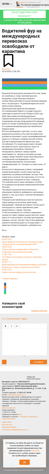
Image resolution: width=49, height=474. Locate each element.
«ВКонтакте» (32, 417)
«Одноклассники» (8, 419)
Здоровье (6, 69)
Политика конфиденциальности (15, 430)
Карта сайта (7, 422)
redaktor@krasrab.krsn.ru (16, 395)
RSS (20, 414)
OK (24, 462)
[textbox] (24, 342)
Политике (35, 451)
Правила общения (39, 311)
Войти (24, 319)
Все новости (7, 425)
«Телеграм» (23, 417)
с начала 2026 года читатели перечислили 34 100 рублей (25, 17)
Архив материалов (9, 408)
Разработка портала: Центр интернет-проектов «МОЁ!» (23, 470)
